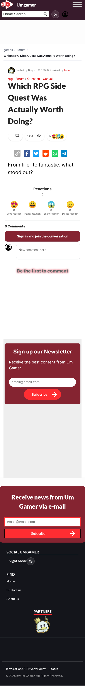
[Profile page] (65, 14)
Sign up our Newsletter (42, 351)
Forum (21, 50)
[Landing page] (7, 4)
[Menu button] (77, 8)
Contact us (14, 590)
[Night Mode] (55, 14)
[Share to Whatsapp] (55, 153)
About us (13, 598)
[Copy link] (17, 153)
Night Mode (18, 561)
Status (54, 669)
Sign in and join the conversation (42, 236)
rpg (10, 79)
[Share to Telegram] (64, 153)
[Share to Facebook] (27, 153)
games (8, 50)
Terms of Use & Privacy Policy (26, 669)
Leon (67, 70)
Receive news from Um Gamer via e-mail (42, 501)
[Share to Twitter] (36, 153)
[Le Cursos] (42, 624)
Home (11, 581)
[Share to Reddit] (45, 153)
